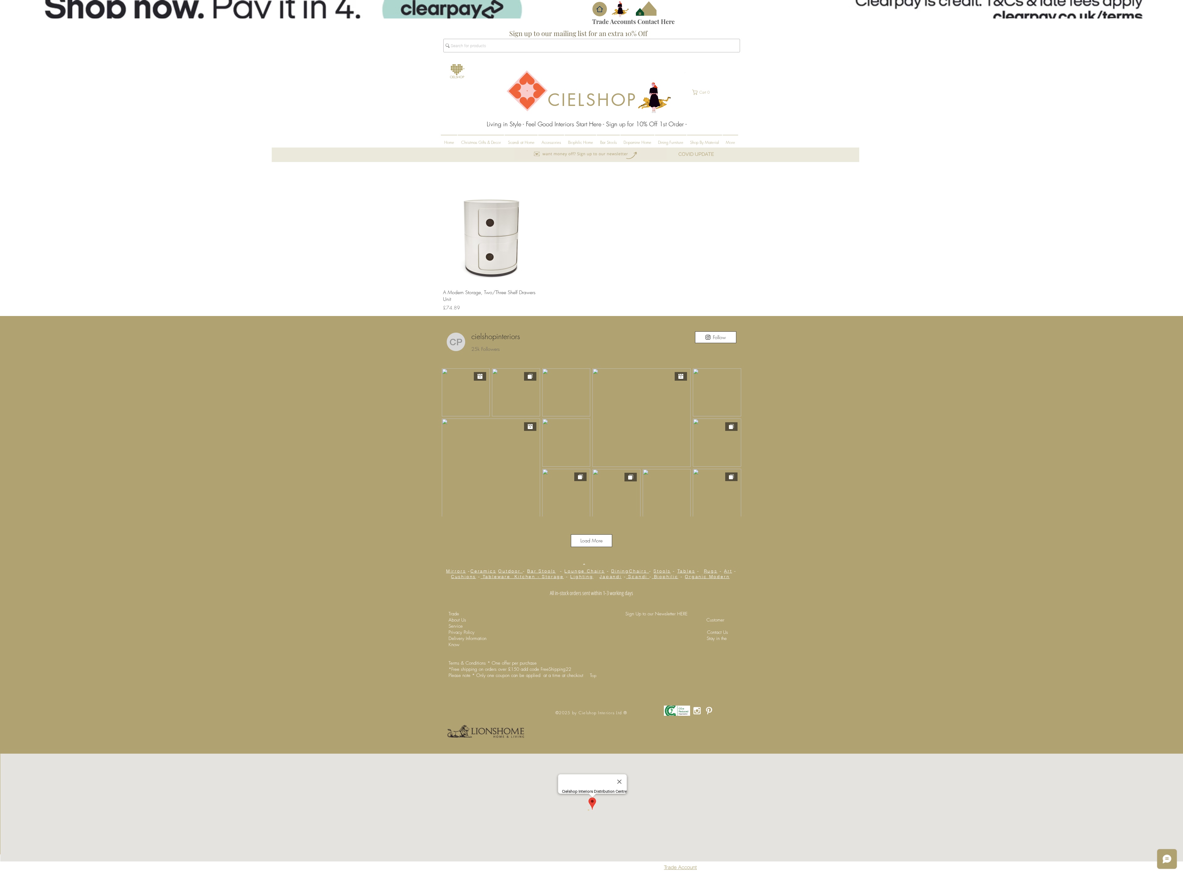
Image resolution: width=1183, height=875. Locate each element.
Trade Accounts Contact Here (633, 21)
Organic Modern (707, 576)
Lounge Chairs (584, 571)
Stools (662, 571)
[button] (599, 9)
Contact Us (717, 632)
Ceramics (483, 571)
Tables (686, 571)
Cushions (463, 576)
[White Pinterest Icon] (709, 711)
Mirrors (456, 571)
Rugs (711, 571)
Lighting (581, 576)
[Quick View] (490, 237)
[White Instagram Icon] (697, 711)
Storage (553, 576)
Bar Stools (541, 571)
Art (728, 571)
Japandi (611, 576)
